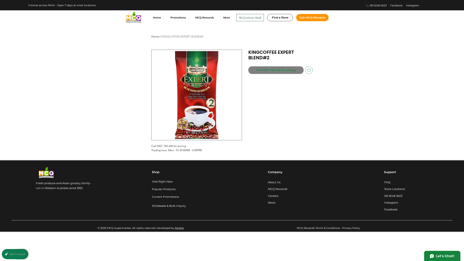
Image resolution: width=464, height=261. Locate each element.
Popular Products (163, 189)
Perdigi (179, 228)
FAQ (387, 182)
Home (155, 36)
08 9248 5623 (393, 196)
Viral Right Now (162, 181)
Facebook (398, 5)
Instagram (412, 5)
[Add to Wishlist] (309, 70)
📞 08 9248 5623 (376, 5)
